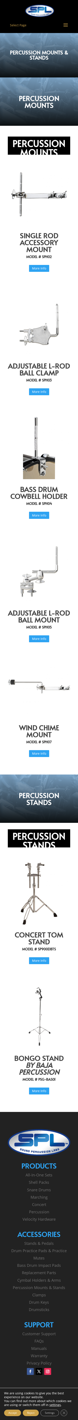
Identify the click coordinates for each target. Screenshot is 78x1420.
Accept (12, 1413)
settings (55, 1405)
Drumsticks (39, 1309)
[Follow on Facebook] (30, 1371)
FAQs (39, 1341)
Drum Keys (39, 1302)
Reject (30, 1413)
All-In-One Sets (39, 1175)
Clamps (39, 1294)
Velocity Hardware (39, 1219)
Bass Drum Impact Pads (39, 1265)
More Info (39, 268)
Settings (50, 1413)
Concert (39, 1204)
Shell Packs (39, 1182)
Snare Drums (39, 1189)
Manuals (39, 1348)
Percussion (39, 1211)
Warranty (39, 1355)
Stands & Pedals (39, 1243)
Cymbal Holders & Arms (39, 1280)
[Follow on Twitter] (39, 1371)
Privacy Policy (39, 1363)
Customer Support (39, 1333)
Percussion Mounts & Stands (39, 1287)
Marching (39, 1197)
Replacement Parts (39, 1272)
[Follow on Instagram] (47, 1371)
